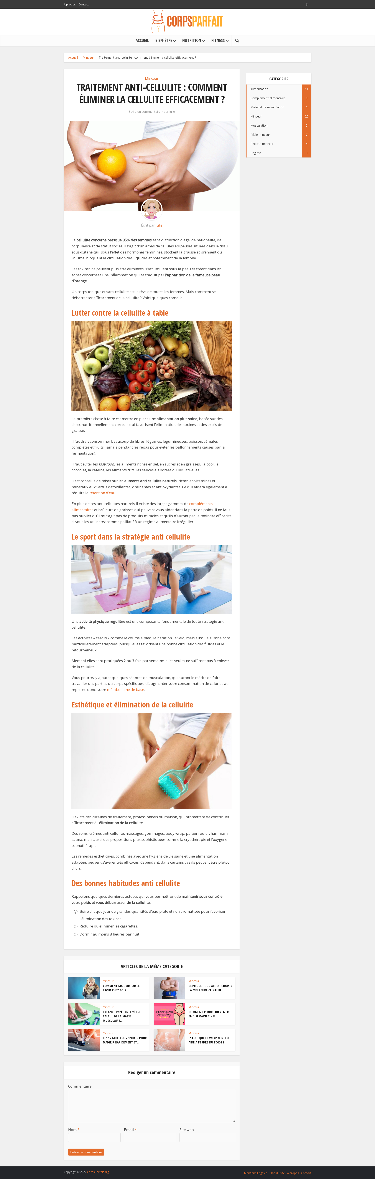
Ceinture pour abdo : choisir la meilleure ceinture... (210, 988)
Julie (172, 112)
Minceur (88, 57)
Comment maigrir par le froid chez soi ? (121, 988)
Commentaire (80, 1086)
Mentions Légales (255, 1173)
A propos (70, 4)
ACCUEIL (142, 40)
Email (130, 1129)
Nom (73, 1129)
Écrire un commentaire (145, 112)
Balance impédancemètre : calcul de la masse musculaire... (123, 1016)
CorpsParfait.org (98, 1172)
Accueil (73, 57)
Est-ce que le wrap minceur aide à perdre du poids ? (209, 1040)
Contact (84, 4)
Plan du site (277, 1173)
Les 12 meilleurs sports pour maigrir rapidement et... (125, 1040)
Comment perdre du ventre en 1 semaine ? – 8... (209, 1014)
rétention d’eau (102, 492)
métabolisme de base (125, 689)
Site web (186, 1129)
